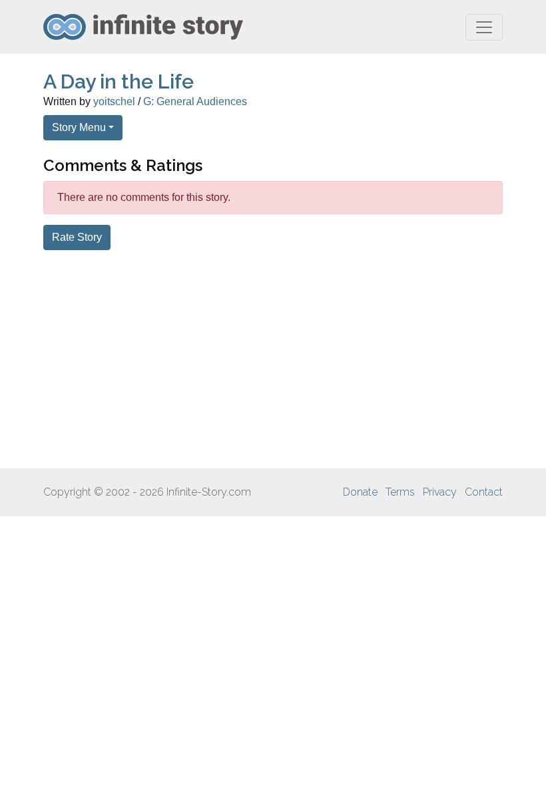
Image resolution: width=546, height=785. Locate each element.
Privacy (440, 492)
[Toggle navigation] (484, 27)
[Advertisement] (273, 359)
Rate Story (77, 237)
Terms (400, 492)
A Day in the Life (118, 81)
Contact (484, 492)
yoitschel (114, 101)
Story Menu (79, 127)
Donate (360, 492)
